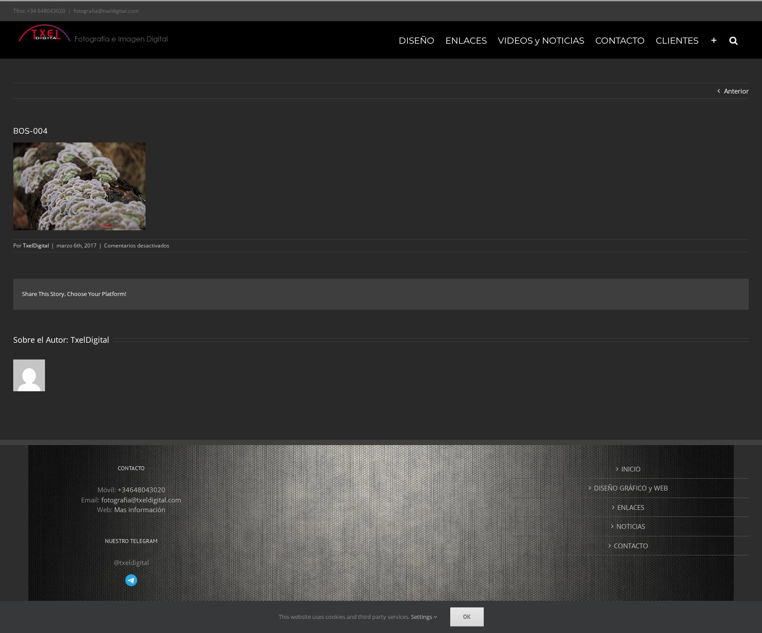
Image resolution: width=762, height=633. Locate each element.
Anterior (736, 90)
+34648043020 (141, 489)
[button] (733, 39)
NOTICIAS (630, 526)
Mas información (139, 509)
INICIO (631, 468)
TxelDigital (36, 245)
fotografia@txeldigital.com (106, 11)
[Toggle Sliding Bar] (714, 39)
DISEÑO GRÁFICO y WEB (631, 487)
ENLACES (630, 507)
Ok (467, 617)
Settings (422, 617)
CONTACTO (631, 545)
